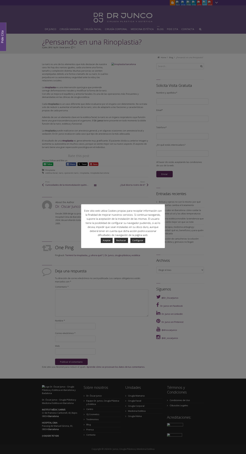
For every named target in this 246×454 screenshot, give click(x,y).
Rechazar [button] (121, 240)
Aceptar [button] (107, 240)
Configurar (137, 240)
